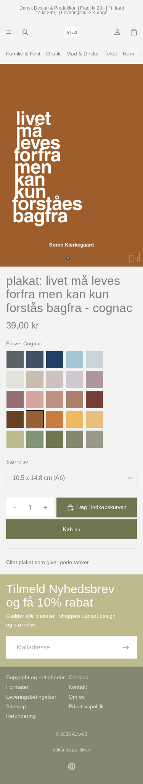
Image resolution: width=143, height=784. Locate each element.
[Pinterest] (71, 766)
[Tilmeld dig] (126, 647)
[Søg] (25, 32)
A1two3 (79, 734)
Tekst (110, 53)
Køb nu (71, 529)
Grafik (53, 53)
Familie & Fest (23, 53)
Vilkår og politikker (72, 750)
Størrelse (17, 462)
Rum (128, 53)
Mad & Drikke (82, 53)
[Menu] (9, 32)
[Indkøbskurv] (133, 32)
